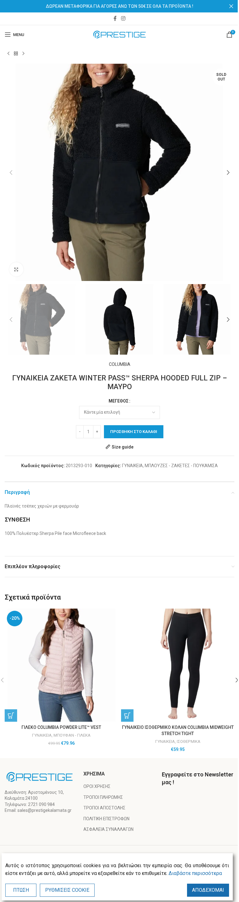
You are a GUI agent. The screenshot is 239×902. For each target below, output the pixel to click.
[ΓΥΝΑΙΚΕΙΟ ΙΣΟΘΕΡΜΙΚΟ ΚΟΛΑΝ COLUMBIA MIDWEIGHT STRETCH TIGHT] (177, 665)
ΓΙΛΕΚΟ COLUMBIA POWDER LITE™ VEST (61, 727)
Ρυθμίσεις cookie (67, 890)
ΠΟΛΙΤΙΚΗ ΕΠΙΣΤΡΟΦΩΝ (106, 818)
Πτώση (21, 890)
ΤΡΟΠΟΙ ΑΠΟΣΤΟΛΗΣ (104, 807)
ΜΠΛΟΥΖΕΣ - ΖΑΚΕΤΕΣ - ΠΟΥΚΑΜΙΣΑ (181, 465)
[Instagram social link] (123, 18)
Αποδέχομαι (208, 890)
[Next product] (23, 54)
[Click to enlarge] (16, 269)
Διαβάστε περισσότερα (195, 873)
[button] (11, 172)
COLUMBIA (119, 364)
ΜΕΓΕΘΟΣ (119, 400)
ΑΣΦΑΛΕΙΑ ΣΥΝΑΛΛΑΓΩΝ (108, 829)
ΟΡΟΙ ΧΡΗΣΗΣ (96, 786)
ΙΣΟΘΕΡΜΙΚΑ (188, 741)
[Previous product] (8, 54)
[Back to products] (16, 54)
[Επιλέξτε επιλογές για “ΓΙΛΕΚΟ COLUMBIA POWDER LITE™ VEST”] (11, 715)
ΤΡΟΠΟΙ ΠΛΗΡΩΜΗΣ (103, 797)
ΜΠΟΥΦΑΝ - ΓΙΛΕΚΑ (72, 735)
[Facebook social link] (115, 18)
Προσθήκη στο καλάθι (133, 431)
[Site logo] (120, 34)
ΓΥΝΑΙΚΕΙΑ (132, 465)
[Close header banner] (231, 6)
